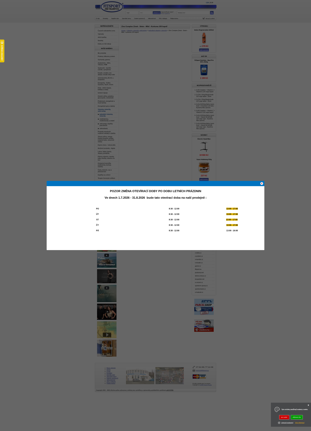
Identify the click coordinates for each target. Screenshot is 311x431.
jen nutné (284, 417)
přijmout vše (297, 417)
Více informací (299, 423)
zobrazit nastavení (287, 423)
